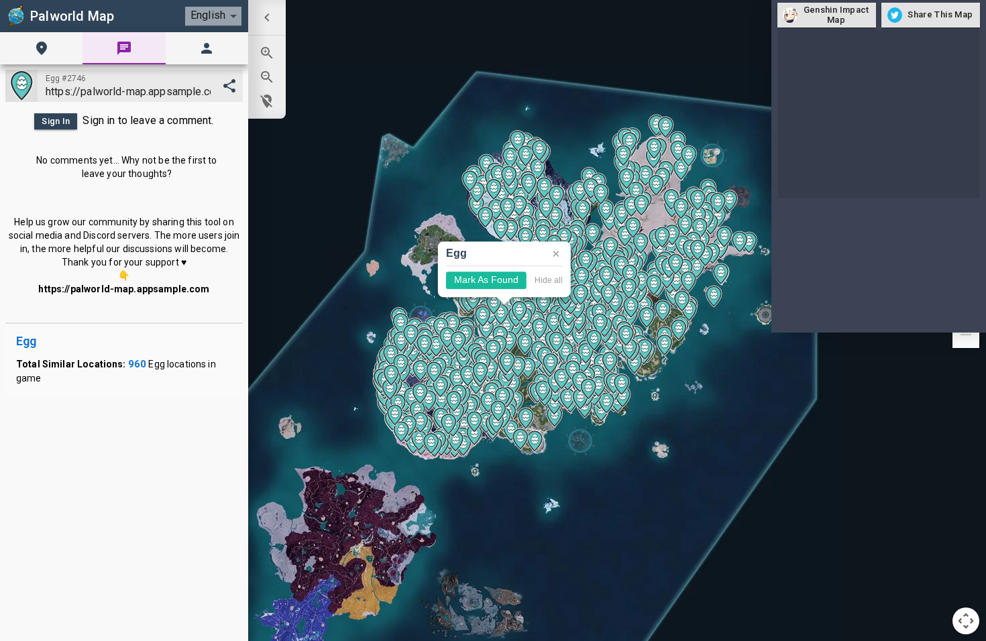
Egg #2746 (66, 78)
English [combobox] (207, 15)
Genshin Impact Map (836, 15)
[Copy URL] (229, 85)
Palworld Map (72, 16)
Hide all (549, 280)
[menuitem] (267, 17)
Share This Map (940, 14)
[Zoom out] (965, 334)
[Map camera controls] (965, 620)
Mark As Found (486, 281)
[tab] (41, 48)
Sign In (56, 121)
